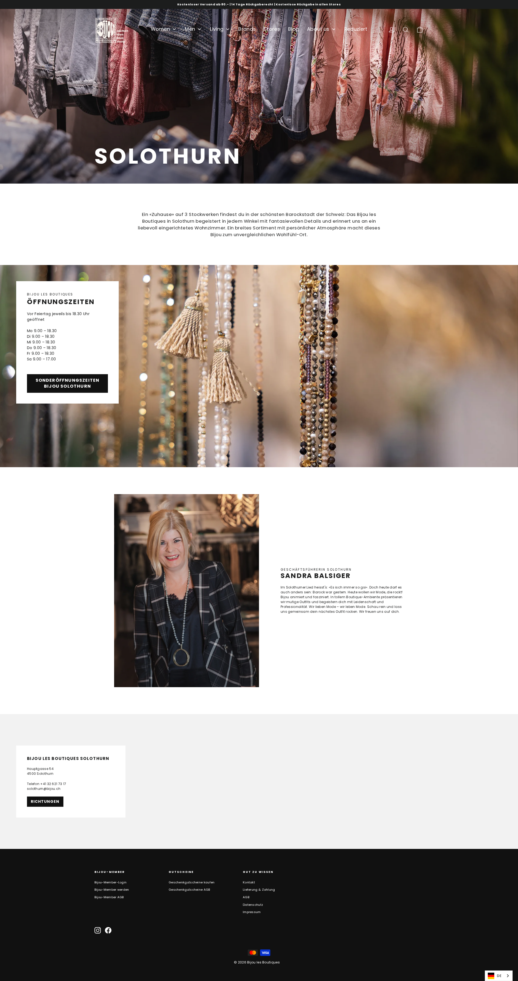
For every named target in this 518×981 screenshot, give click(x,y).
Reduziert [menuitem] (355, 29)
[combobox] (499, 975)
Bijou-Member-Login (110, 882)
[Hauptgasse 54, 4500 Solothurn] (259, 781)
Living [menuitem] (216, 29)
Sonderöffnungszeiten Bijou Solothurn (68, 383)
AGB (246, 897)
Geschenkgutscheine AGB (189, 889)
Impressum (252, 912)
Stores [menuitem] (272, 29)
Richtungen (45, 801)
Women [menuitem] (160, 29)
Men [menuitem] (190, 29)
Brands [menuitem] (247, 29)
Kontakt (249, 882)
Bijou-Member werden (111, 889)
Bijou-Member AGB (109, 897)
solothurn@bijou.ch (43, 788)
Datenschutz (253, 905)
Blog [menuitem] (293, 29)
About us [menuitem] (318, 29)
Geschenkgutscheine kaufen (192, 882)
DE (499, 975)
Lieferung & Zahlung (259, 889)
